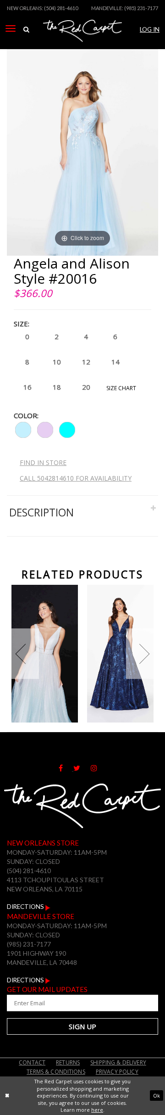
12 (86, 361)
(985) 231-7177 (141, 8)
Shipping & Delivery (118, 1062)
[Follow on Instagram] (98, 768)
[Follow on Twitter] (82, 768)
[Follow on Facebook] (66, 768)
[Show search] (26, 29)
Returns (68, 1062)
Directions (26, 906)
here (97, 1109)
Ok (156, 1095)
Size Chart (121, 388)
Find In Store (43, 462)
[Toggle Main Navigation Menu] (10, 28)
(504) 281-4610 (61, 8)
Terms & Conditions (56, 1072)
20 (86, 387)
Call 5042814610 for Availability (76, 478)
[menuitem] (10, 28)
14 (115, 361)
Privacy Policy (117, 1072)
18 (57, 387)
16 (27, 387)
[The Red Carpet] (82, 43)
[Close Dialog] (7, 1096)
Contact (32, 1062)
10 (57, 361)
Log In (150, 29)
